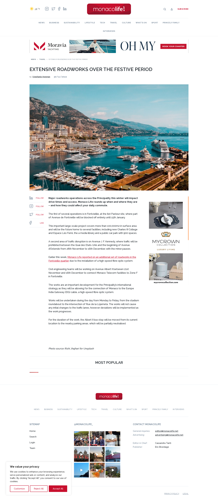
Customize (19, 488)
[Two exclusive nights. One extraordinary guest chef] (112, 438)
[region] (38, 478)
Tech (102, 23)
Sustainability (72, 23)
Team (32, 448)
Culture (126, 23)
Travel (113, 23)
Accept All (58, 488)
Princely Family (171, 23)
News (41, 23)
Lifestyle (90, 23)
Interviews (109, 31)
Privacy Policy (171, 494)
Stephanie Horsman (41, 77)
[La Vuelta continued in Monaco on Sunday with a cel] (81, 438)
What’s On (141, 23)
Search (33, 437)
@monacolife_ (83, 424)
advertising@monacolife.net (169, 435)
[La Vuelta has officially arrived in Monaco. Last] (81, 454)
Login (32, 442)
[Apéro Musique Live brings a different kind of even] (112, 454)
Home (33, 431)
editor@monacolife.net (166, 431)
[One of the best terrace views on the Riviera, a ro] (97, 470)
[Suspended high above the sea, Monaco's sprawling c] (112, 470)
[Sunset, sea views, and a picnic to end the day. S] (97, 454)
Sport (154, 23)
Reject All (39, 488)
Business (54, 23)
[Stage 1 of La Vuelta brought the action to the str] (97, 438)
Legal (185, 494)
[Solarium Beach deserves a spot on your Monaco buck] (81, 470)
